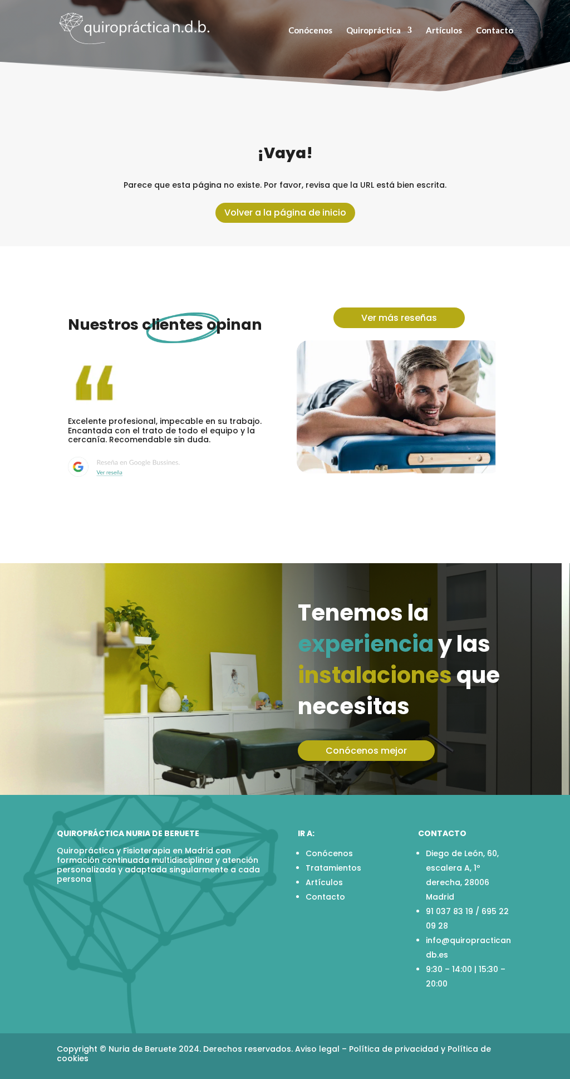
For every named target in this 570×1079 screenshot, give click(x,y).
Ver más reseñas (399, 317)
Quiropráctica (373, 30)
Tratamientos (333, 867)
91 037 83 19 (449, 911)
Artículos (444, 30)
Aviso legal (317, 1048)
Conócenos (310, 30)
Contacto (494, 30)
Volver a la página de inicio (285, 212)
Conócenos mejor (366, 750)
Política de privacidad (394, 1048)
